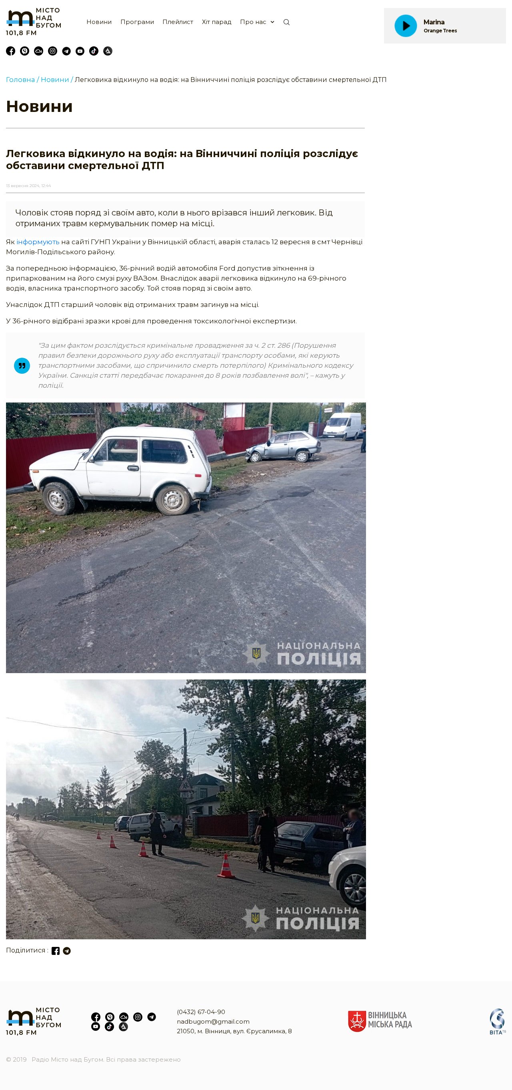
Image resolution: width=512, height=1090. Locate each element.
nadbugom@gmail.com (213, 1021)
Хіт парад (217, 22)
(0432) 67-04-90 (201, 1012)
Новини (99, 22)
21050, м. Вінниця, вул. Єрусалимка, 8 (234, 1031)
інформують (38, 242)
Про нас (253, 22)
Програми (137, 22)
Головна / (22, 80)
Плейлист (177, 22)
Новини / (57, 80)
